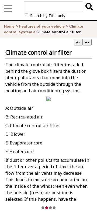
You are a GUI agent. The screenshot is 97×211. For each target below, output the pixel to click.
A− (78, 42)
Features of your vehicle (42, 26)
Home (9, 26)
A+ (87, 42)
